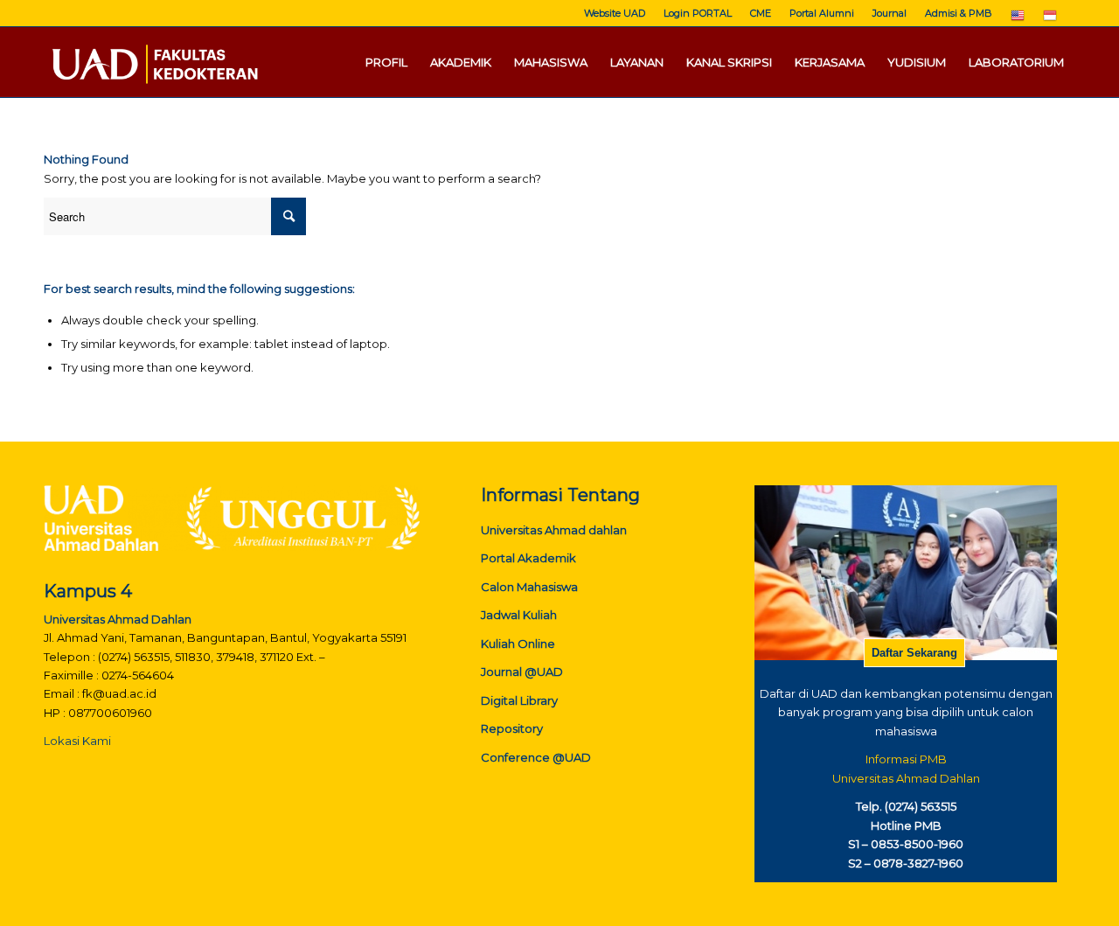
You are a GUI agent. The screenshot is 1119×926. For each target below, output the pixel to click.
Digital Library (519, 700)
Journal (889, 13)
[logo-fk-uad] (154, 62)
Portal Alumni (821, 13)
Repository (512, 728)
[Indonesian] (1050, 19)
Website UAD (614, 13)
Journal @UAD (522, 672)
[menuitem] (615, 13)
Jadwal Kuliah (519, 615)
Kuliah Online (518, 644)
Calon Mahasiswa (529, 587)
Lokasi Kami (77, 741)
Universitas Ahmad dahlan (554, 530)
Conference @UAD (536, 757)
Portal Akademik (528, 558)
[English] (1018, 19)
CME (760, 13)
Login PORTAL (698, 13)
